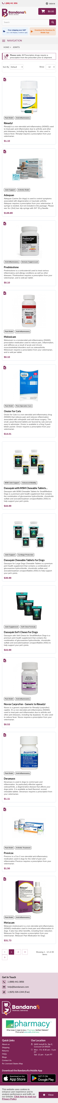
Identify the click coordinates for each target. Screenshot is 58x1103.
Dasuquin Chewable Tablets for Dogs (24, 560)
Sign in (52, 4)
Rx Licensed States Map (12, 1063)
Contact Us (6, 1060)
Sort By (6, 67)
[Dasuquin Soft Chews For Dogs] (29, 605)
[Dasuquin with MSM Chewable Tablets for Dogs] (29, 461)
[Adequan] (29, 168)
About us (6, 1044)
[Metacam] (29, 896)
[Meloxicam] (29, 310)
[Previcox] (29, 826)
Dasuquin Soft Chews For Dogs (21, 632)
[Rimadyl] (29, 96)
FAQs (4, 1054)
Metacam (9, 922)
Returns (5, 1051)
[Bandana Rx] (14, 13)
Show (41, 67)
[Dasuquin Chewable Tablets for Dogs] (29, 533)
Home (6, 47)
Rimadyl (8, 123)
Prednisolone (11, 267)
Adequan (9, 195)
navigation (14, 40)
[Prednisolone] (29, 240)
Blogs (4, 1057)
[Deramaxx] (29, 752)
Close (50, 1095)
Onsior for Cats (12, 411)
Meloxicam (10, 336)
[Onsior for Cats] (29, 384)
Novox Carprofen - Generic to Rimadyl (24, 704)
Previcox (8, 853)
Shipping (5, 1047)
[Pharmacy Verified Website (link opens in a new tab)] (29, 1027)
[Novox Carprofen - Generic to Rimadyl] (29, 677)
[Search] (52, 22)
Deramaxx (9, 778)
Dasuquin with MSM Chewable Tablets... (26, 488)
